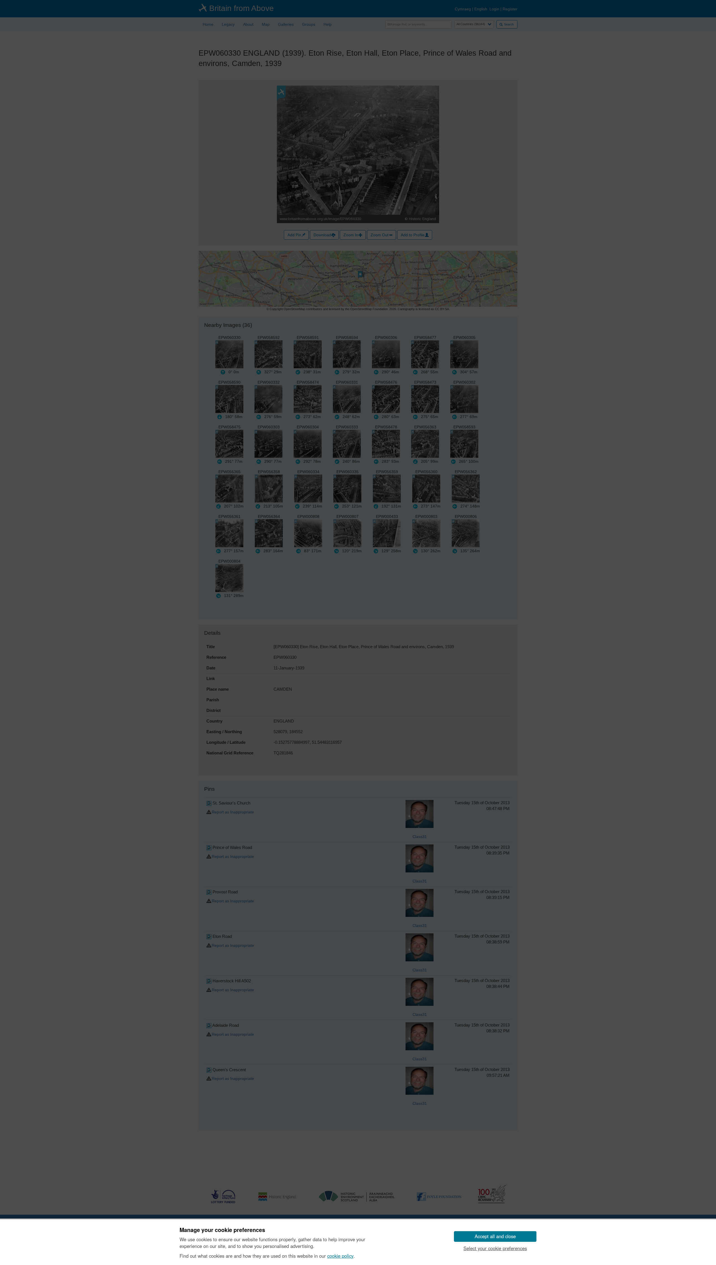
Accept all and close (495, 1236)
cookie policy (340, 1255)
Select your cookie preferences (495, 1248)
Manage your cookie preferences (222, 1230)
